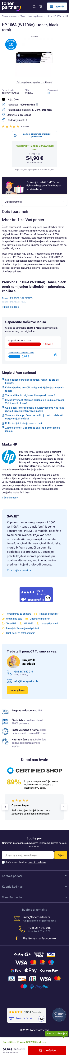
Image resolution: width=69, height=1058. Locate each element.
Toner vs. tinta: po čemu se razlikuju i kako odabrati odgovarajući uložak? (33, 417)
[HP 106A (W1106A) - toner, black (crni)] (34, 75)
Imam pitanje (17, 690)
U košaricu (50, 1050)
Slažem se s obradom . (26, 862)
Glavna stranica (9, 16)
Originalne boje (14, 618)
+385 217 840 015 (23, 671)
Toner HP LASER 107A (14, 301)
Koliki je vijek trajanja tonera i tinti (23, 423)
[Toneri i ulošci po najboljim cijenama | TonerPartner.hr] (11, 6)
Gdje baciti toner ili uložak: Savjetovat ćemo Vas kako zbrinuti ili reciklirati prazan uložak (34, 409)
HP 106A (57, 16)
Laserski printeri (49, 623)
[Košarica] (40, 6)
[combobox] (34, 202)
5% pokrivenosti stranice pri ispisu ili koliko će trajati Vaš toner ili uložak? (34, 401)
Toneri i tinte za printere (32, 16)
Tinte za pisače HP (48, 613)
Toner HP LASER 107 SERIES (17, 298)
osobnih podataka (37, 862)
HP (48, 16)
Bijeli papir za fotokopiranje (20, 633)
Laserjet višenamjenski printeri (22, 628)
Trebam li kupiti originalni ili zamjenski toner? (30, 395)
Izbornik (59, 6)
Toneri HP (11, 623)
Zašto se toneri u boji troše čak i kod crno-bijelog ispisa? (32, 429)
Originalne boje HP (40, 618)
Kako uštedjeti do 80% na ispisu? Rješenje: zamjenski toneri (34, 389)
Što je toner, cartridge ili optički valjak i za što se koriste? (32, 381)
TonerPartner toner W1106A (21, 352)
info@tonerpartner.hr (26, 681)
